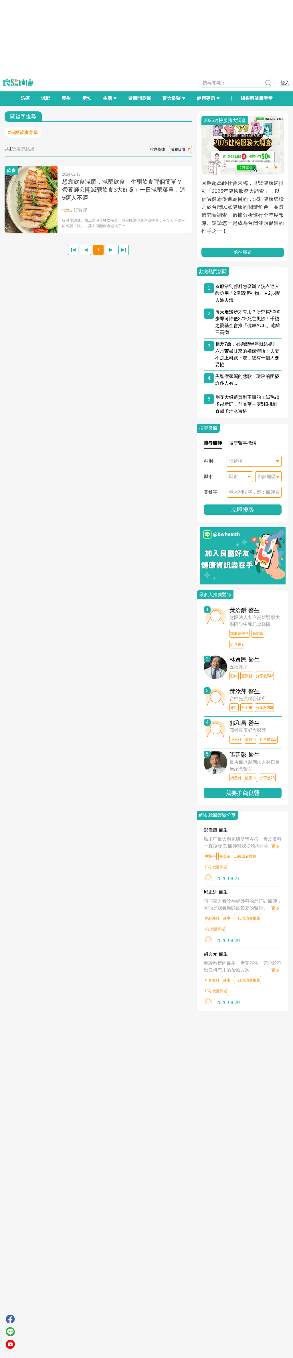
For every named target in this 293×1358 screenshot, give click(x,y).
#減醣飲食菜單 (23, 132)
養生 (66, 98)
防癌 (25, 98)
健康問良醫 (139, 98)
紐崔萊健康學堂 (257, 98)
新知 (87, 98)
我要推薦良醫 (242, 793)
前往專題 (242, 252)
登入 (285, 82)
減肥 (45, 98)
